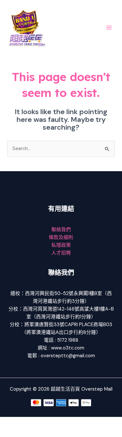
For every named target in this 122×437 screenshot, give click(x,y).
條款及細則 (61, 237)
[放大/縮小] (10, 422)
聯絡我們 (61, 230)
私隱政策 (61, 245)
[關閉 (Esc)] (72, 422)
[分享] (51, 422)
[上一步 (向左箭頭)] (10, 432)
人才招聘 (61, 253)
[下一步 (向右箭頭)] (30, 432)
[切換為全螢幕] (30, 422)
